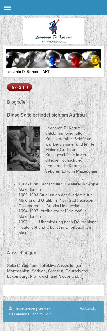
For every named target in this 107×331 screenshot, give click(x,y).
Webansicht (89, 309)
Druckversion (25, 309)
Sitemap (44, 309)
